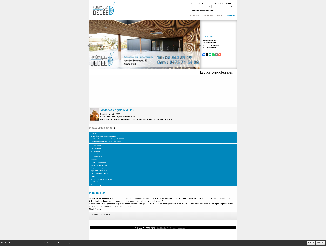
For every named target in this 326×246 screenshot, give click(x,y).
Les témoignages (96, 148)
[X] (207, 54)
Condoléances (207, 15)
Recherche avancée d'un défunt (202, 11)
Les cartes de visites (97, 154)
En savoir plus (91, 243)
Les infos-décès (95, 182)
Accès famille (230, 15)
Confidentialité (162, 228)
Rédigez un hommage (97, 168)
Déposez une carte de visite (99, 171)
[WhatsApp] (213, 54)
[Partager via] (219, 54)
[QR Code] (216, 54)
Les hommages (95, 151)
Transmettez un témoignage (99, 165)
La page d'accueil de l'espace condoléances (103, 136)
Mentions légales (184, 228)
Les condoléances (96, 145)
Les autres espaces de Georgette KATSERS (104, 179)
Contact (219, 15)
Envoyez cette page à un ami (99, 173)
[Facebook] (203, 54)
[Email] (210, 54)
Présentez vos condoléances (99, 162)
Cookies (173, 228)
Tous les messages (96, 157)
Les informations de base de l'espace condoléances (106, 142)
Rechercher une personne (98, 185)
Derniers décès (194, 15)
